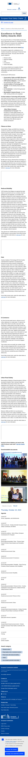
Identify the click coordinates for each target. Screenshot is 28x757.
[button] (2, 22)
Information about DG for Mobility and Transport (11, 699)
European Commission (7, 720)
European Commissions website (9, 667)
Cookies (3, 731)
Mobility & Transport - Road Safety (8, 705)
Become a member (12, 9)
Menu (25, 19)
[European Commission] (14, 3)
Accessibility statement (6, 674)
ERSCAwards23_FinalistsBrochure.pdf (12, 452)
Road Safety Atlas (5, 709)
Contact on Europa (5, 728)
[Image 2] (14, 478)
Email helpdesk (4, 681)
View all (15, 505)
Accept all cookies (11, 749)
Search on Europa (5, 733)
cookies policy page (10, 741)
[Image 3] (14, 495)
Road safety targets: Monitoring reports (9, 707)
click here (8, 168)
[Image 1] (14, 461)
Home (2, 28)
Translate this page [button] (8, 22)
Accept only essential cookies (14, 753)
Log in (19, 9)
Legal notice (3, 723)
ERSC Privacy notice (5, 726)
